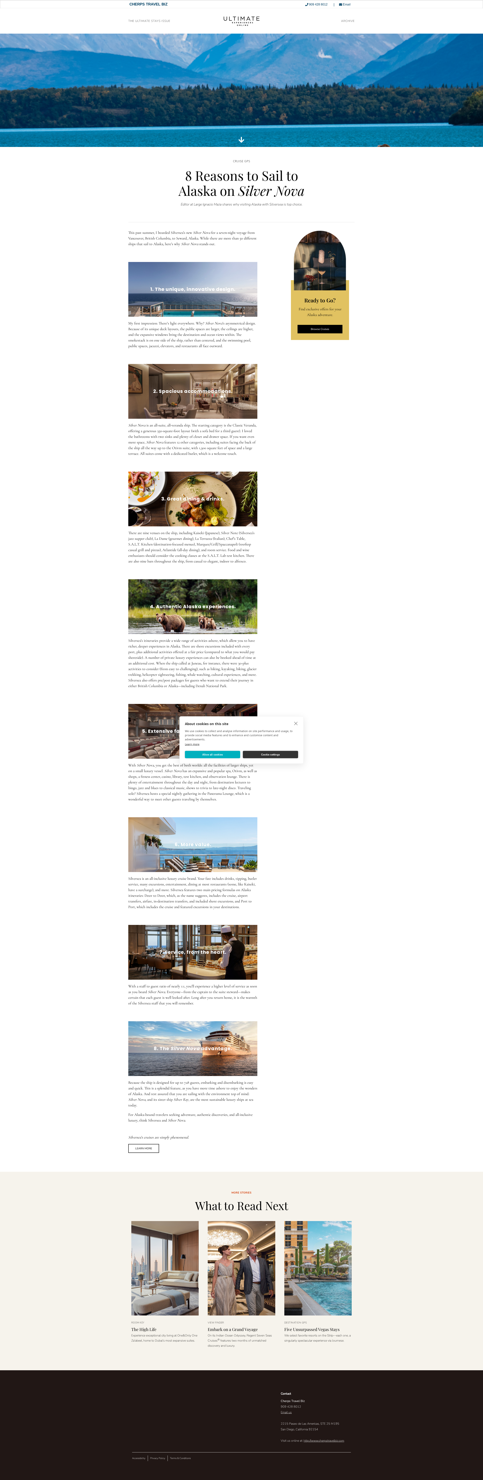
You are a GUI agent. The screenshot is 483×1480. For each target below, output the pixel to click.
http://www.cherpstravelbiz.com (324, 1441)
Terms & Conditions (180, 1458)
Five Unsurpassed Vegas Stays (312, 1329)
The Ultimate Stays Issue (149, 21)
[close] (296, 723)
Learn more (192, 744)
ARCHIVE (348, 21)
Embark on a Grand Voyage (233, 1329)
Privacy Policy (157, 1458)
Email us (286, 1412)
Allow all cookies (212, 754)
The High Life (143, 1329)
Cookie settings (270, 754)
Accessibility (138, 1458)
